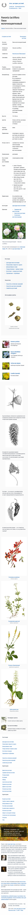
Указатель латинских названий (14, 284)
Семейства (11, 6)
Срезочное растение (19, 213)
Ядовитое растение (7, 784)
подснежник (20, 896)
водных (12, 885)
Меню (20, 8)
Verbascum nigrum (15, 363)
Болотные (9, 271)
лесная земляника (17, 897)
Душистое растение (6, 786)
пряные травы (19, 269)
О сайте (18, 910)
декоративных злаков (15, 883)
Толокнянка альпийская (14, 577)
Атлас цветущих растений (16, 3)
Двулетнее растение (7, 770)
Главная (3, 28)
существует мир (11, 844)
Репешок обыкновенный (14, 665)
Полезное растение (6, 810)
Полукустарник (5, 775)
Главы (21, 910)
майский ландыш (13, 896)
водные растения (17, 271)
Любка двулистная (14, 709)
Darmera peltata (15, 341)
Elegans (13, 353)
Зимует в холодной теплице (8, 813)
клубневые (17, 273)
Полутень (4, 817)
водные (10, 751)
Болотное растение (6, 791)
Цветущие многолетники (19, 205)
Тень (3, 820)
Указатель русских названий (13, 286)
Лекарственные (10, 269)
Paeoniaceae (15, 53)
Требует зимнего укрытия (8, 801)
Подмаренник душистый (14, 621)
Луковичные (9, 273)
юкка (22, 897)
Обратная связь (12, 910)
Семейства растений (11, 288)
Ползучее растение (6, 789)
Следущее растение (6, 36)
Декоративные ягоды (7, 803)
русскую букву (16, 249)
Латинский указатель (20, 6)
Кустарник (4, 777)
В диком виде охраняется (8, 808)
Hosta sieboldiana (15, 352)
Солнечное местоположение (9, 815)
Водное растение (6, 799)
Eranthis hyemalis (15, 373)
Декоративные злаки (11, 267)
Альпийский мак (4, 896)
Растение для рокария (7, 806)
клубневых (23, 885)
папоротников (6, 883)
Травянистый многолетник (8, 772)
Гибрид (4, 779)
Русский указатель (13, 8)
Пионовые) (22, 53)
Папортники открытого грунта (14, 265)
